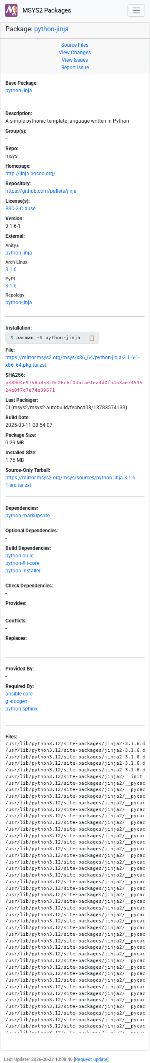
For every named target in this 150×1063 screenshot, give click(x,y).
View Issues (75, 60)
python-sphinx (21, 709)
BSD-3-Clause (20, 209)
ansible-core (18, 694)
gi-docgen (16, 701)
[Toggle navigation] (136, 10)
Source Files (74, 45)
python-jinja (51, 29)
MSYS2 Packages (46, 10)
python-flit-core (22, 563)
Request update (91, 1059)
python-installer (22, 571)
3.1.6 (11, 269)
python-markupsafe (27, 516)
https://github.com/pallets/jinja (41, 191)
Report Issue (75, 68)
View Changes (75, 52)
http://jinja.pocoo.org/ (30, 173)
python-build (19, 556)
